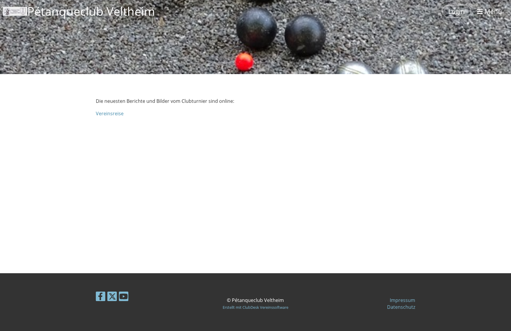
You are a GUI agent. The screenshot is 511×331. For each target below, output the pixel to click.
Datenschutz (401, 307)
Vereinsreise (110, 113)
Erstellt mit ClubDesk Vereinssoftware (255, 307)
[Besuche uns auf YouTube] (123, 297)
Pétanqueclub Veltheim (91, 11)
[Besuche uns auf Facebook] (100, 297)
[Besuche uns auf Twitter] (112, 297)
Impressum (402, 300)
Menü (492, 11)
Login (456, 11)
